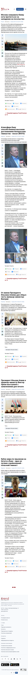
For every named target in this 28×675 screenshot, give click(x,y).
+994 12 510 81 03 (4, 609)
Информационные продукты (7, 640)
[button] (2, 35)
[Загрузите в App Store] (5, 664)
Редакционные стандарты (7, 631)
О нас (2, 625)
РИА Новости (21, 64)
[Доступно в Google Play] (14, 664)
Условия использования (6, 645)
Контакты (3, 629)
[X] (8, 659)
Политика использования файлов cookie (10, 651)
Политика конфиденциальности (8, 647)
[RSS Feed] (20, 659)
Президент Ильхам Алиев (11, 349)
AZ (14, 672)
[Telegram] (14, 659)
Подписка (3, 638)
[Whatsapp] (2, 659)
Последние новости (5, 617)
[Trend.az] (5, 9)
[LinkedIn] (17, 659)
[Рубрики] (25, 9)
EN (11, 672)
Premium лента (4, 619)
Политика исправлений (6, 633)
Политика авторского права (7, 649)
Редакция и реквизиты (6, 627)
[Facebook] (5, 659)
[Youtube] (11, 659)
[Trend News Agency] (5, 599)
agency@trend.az (4, 611)
